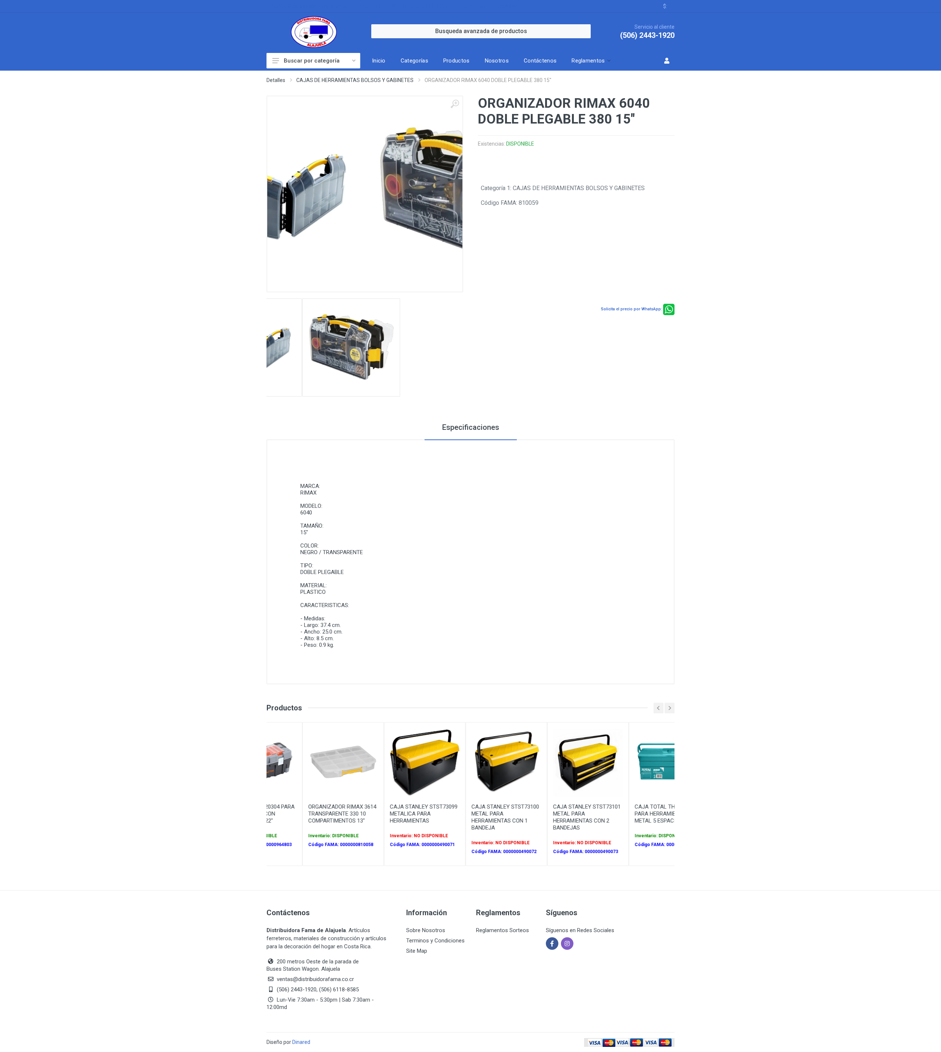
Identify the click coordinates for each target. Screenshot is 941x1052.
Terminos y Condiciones (435, 940)
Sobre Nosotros (425, 930)
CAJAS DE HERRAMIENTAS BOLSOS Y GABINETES (355, 80)
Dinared (301, 1042)
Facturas (507, 6)
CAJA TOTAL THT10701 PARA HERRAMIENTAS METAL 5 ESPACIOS (632, 813)
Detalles (275, 80)
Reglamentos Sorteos (502, 930)
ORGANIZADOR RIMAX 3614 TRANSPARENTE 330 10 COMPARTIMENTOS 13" (310, 813)
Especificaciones (470, 427)
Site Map (416, 951)
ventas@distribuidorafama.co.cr (309, 6)
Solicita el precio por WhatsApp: (631, 309)
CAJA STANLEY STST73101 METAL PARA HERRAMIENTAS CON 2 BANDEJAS (555, 817)
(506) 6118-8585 (427, 6)
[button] (590, 61)
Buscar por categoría (312, 60)
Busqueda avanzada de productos (481, 31)
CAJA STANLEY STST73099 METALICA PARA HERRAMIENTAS (392, 813)
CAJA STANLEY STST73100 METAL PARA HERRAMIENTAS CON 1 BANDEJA (473, 817)
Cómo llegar (471, 6)
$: (665, 6)
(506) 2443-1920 (377, 6)
